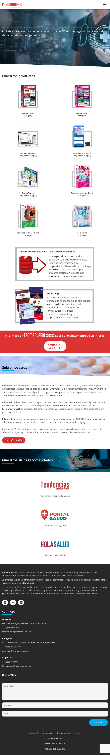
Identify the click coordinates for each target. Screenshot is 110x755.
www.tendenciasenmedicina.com (55, 496)
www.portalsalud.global (55, 525)
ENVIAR (98, 722)
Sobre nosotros (55, 738)
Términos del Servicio (55, 743)
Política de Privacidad (55, 749)
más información (13, 440)
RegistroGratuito (55, 346)
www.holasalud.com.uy (55, 555)
